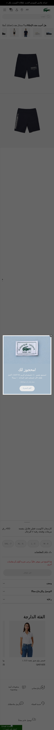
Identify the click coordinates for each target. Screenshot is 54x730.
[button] (51, 335)
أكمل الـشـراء (27, 388)
